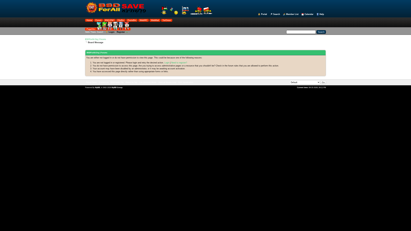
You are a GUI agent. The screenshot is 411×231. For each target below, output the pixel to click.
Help (321, 14)
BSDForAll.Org (117, 82)
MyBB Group (117, 87)
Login (111, 32)
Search (276, 14)
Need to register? (179, 62)
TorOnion (166, 20)
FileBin (121, 20)
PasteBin (132, 20)
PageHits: (91, 29)
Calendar (309, 14)
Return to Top (131, 82)
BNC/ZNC (109, 20)
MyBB (97, 87)
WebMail (155, 20)
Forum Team (91, 82)
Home (89, 20)
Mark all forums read (167, 82)
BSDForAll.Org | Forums (95, 39)
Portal (264, 14)
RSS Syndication (185, 82)
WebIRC (143, 20)
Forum (98, 20)
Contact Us (104, 82)
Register (121, 32)
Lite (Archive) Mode (147, 82)
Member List (292, 14)
